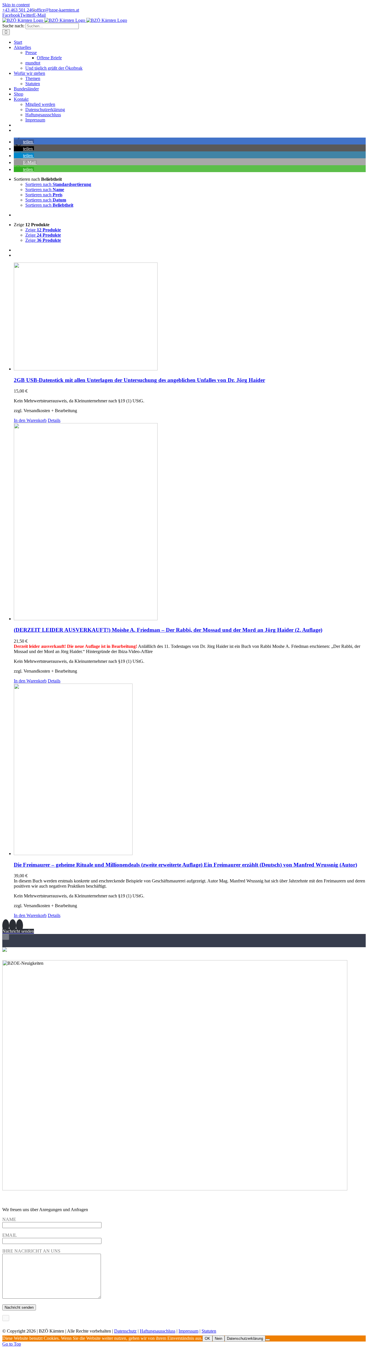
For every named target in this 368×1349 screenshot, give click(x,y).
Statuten (209, 1331)
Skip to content (16, 4)
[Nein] (267, 1340)
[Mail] (19, 925)
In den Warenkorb (30, 420)
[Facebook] (5, 925)
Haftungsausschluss (157, 1331)
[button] (24, 141)
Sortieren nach (58, 184)
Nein (218, 1338)
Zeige (43, 229)
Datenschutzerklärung (245, 1338)
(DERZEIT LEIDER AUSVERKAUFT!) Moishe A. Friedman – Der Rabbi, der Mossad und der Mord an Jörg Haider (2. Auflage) (168, 630)
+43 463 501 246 (18, 9)
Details (54, 420)
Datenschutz (125, 1331)
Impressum (188, 1331)
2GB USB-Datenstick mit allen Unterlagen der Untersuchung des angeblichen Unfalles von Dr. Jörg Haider (139, 380)
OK (207, 1338)
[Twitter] (12, 925)
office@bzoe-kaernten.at (56, 9)
